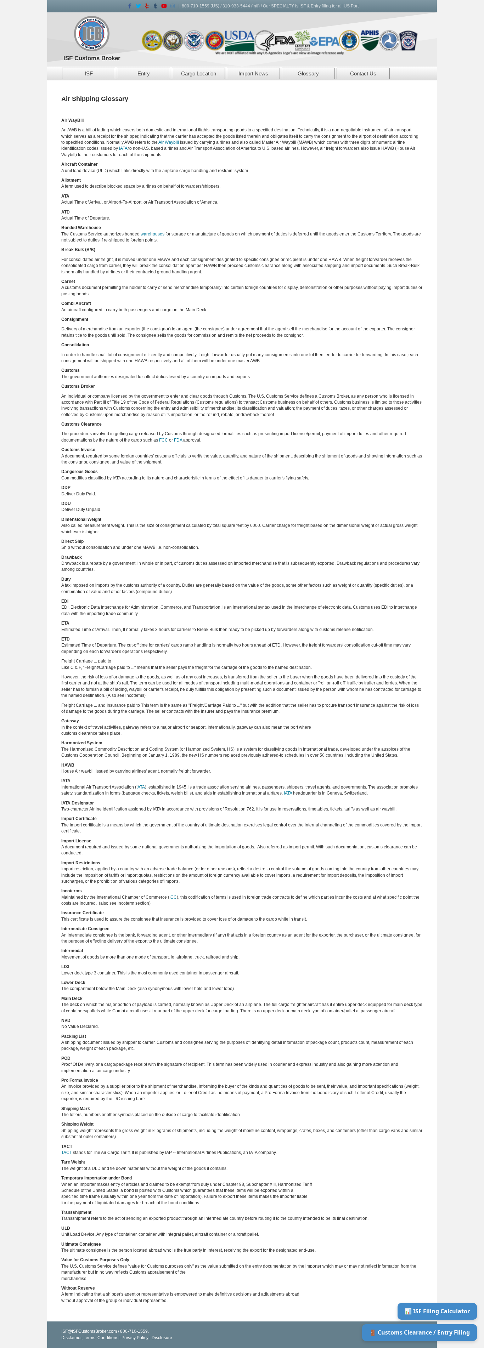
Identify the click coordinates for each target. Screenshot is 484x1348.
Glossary (308, 73)
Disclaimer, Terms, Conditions (89, 1337)
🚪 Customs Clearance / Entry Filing (419, 1332)
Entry (143, 73)
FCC (163, 440)
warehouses (152, 234)
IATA (123, 148)
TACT (66, 1152)
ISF (89, 73)
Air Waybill (168, 142)
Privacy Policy (135, 1337)
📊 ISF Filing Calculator (437, 1311)
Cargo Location (198, 73)
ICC (173, 897)
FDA (178, 440)
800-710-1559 (195, 6)
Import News (253, 73)
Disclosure (162, 1337)
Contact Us (363, 73)
